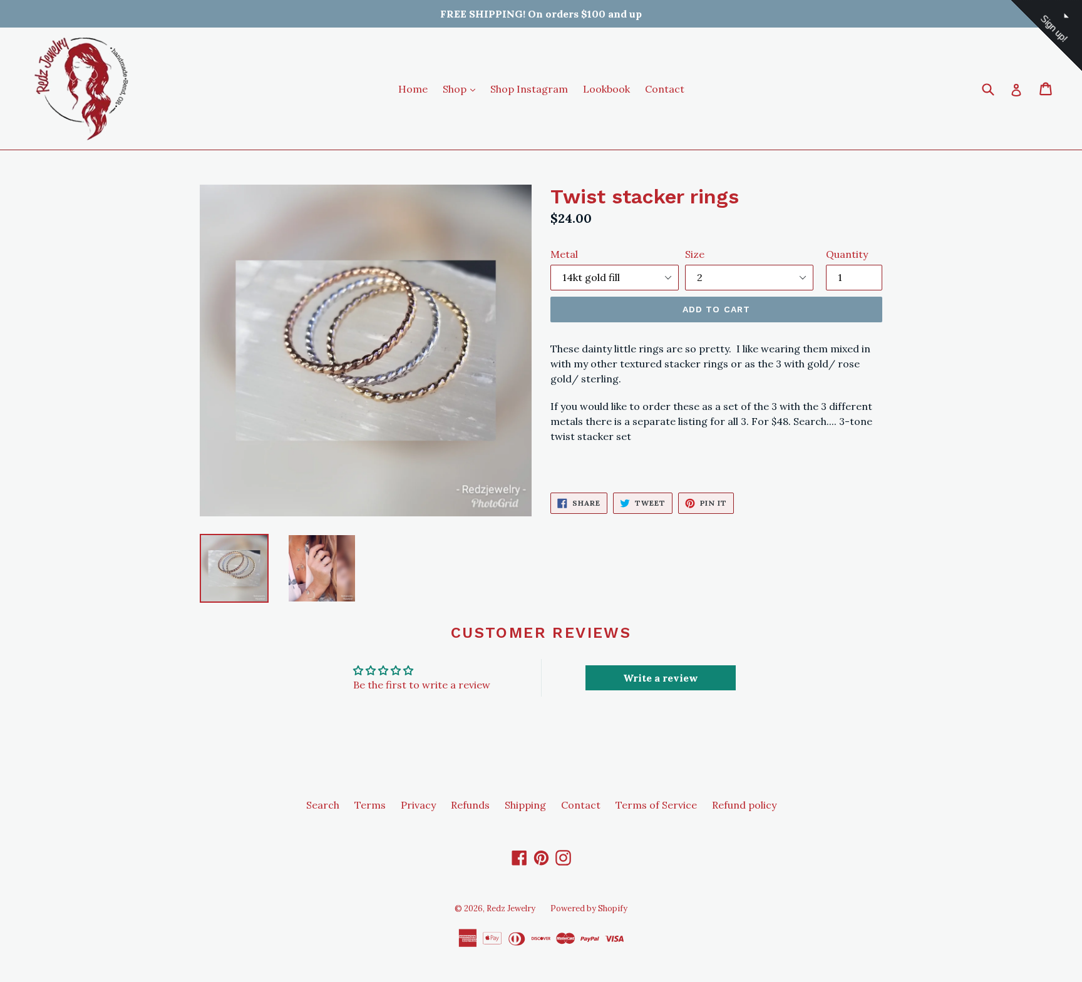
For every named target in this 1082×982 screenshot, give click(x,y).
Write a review (660, 678)
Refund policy (744, 805)
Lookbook (606, 89)
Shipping (525, 805)
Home (413, 89)
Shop (462, 88)
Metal (564, 254)
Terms (370, 805)
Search (322, 805)
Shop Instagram (529, 89)
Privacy (418, 805)
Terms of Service (656, 805)
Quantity (847, 254)
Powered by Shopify (588, 908)
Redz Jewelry (511, 908)
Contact (664, 89)
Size (694, 254)
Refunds (470, 805)
